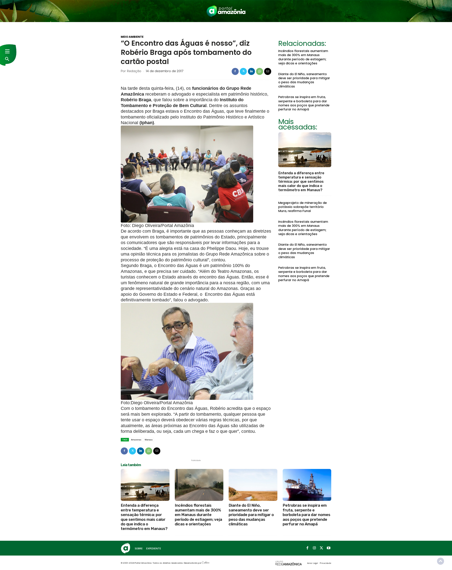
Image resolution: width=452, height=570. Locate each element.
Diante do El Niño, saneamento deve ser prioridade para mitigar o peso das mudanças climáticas (304, 80)
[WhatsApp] (259, 71)
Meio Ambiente (132, 36)
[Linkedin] (251, 71)
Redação (134, 71)
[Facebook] (235, 71)
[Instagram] (314, 548)
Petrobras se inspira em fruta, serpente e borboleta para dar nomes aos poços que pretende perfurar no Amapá (303, 103)
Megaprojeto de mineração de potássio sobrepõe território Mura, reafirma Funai (302, 207)
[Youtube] (328, 548)
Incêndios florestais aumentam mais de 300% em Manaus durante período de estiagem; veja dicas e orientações (303, 57)
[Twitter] (243, 71)
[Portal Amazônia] (226, 11)
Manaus (149, 439)
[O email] (267, 71)
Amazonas (136, 439)
